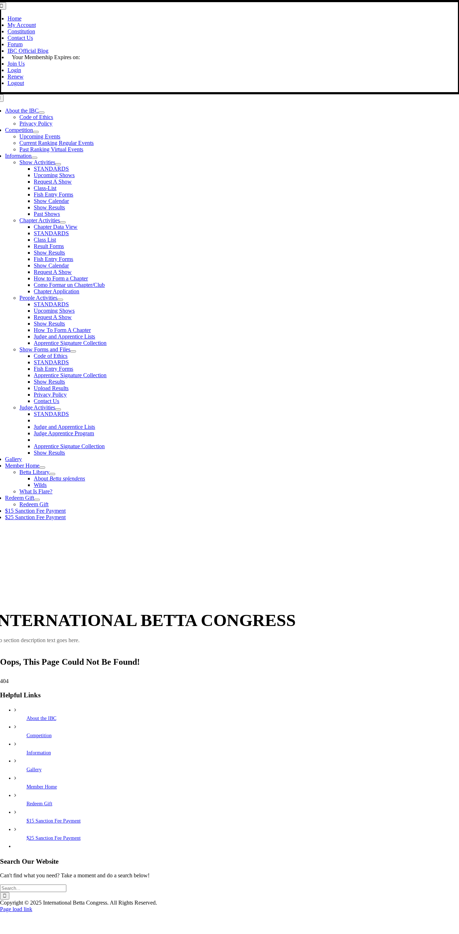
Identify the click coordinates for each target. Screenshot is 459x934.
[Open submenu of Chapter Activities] (63, 222)
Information (39, 752)
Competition (39, 735)
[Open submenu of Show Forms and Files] (73, 351)
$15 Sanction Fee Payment (54, 821)
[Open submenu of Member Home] (42, 467)
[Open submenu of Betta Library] (52, 474)
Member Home (42, 787)
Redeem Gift (39, 803)
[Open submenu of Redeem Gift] (37, 500)
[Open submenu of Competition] (36, 132)
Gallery (34, 769)
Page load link (16, 909)
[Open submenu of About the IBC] (41, 113)
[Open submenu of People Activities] (60, 300)
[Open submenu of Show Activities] (58, 164)
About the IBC (41, 718)
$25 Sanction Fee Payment (54, 838)
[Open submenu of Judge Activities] (58, 409)
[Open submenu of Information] (34, 158)
